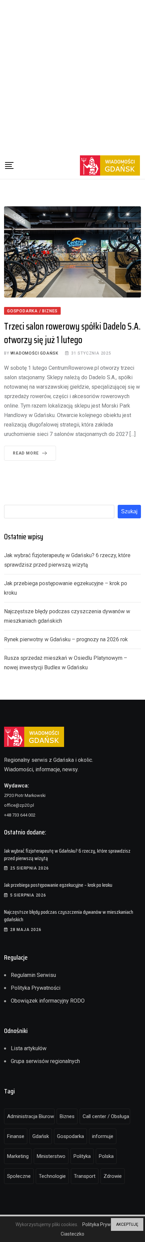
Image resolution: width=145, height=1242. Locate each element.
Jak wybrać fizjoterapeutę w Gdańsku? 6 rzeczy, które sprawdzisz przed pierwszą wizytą (67, 854)
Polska (106, 1156)
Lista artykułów (29, 1048)
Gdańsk (40, 1136)
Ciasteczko (72, 1234)
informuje (102, 1136)
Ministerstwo (51, 1156)
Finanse (15, 1136)
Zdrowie (113, 1176)
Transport (84, 1176)
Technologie (52, 1176)
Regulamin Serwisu (33, 975)
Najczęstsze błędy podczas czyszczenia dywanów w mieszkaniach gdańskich (68, 916)
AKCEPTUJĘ (127, 1224)
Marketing (18, 1156)
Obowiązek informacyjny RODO (48, 1001)
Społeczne (19, 1176)
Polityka (82, 1156)
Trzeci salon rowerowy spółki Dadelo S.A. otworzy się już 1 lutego (72, 333)
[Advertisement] (72, 76)
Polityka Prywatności (35, 988)
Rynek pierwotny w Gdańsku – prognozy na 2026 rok (66, 639)
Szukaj (129, 511)
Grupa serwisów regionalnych (45, 1061)
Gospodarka (70, 1136)
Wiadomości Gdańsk (34, 353)
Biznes (67, 1116)
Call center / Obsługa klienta (106, 1116)
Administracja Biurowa (31, 1116)
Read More (26, 453)
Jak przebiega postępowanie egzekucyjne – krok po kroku (58, 885)
